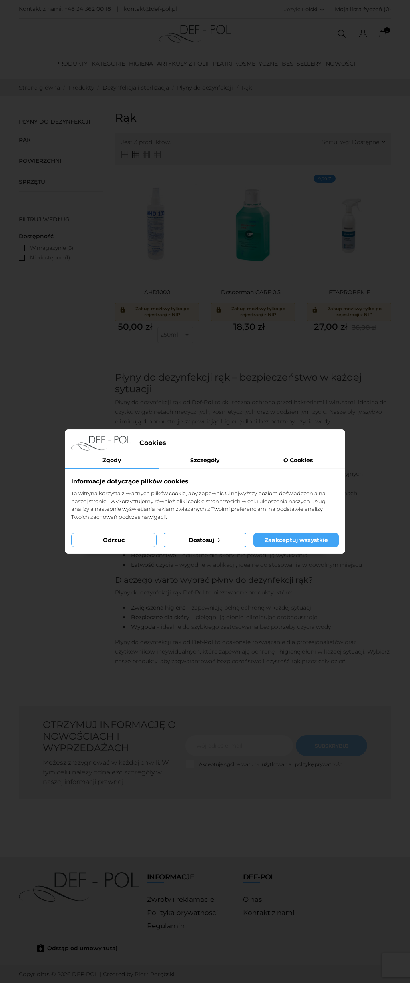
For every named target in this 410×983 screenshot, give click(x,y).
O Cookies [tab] (298, 460)
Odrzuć (114, 540)
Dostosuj (202, 540)
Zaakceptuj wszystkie (296, 540)
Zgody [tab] (111, 460)
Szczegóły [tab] (204, 460)
